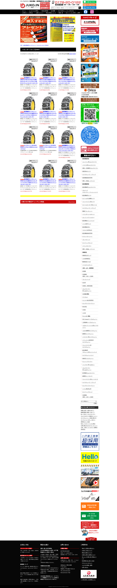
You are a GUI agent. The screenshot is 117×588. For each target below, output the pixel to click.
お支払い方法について (87, 550)
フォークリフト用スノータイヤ (90, 379)
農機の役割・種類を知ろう (87, 410)
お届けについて (39, 12)
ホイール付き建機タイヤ (88, 198)
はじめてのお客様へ (34, 10)
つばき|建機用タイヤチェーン (89, 330)
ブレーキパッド (86, 239)
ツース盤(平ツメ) (86, 223)
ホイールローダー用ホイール (89, 204)
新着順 (74, 53)
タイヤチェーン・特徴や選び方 (88, 418)
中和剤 (84, 309)
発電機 (84, 271)
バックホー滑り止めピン (88, 364)
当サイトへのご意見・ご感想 (73, 12)
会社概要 (53, 10)
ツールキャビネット (87, 265)
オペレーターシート (87, 236)
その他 (84, 313)
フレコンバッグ (86, 279)
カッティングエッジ (87, 242)
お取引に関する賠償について (88, 554)
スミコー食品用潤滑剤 (88, 300)
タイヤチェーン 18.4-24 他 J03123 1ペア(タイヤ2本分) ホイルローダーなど (28, 147)
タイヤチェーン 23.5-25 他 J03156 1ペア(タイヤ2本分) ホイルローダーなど (48, 147)
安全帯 (84, 282)
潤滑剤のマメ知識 (85, 421)
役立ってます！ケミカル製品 (88, 423)
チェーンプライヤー (87, 361)
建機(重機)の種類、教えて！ (88, 412)
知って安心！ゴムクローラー (88, 414)
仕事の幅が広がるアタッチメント (89, 425)
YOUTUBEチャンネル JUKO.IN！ (66, 10)
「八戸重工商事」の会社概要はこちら (88, 579)
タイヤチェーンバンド (88, 355)
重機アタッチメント (87, 211)
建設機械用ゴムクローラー (89, 187)
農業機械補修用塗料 (87, 177)
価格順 (70, 53)
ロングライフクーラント (88, 303)
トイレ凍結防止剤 (86, 388)
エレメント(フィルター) (88, 217)
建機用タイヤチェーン (88, 333)
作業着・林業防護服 (87, 285)
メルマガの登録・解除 (87, 565)
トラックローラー (86, 246)
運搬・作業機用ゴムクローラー (90, 168)
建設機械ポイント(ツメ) (88, 220)
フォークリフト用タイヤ (88, 201)
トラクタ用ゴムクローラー (89, 165)
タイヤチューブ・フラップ (89, 174)
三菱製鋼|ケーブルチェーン (89, 322)
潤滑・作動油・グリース (88, 180)
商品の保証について (51, 12)
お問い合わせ (85, 567)
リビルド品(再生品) (87, 230)
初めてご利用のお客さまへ (88, 548)
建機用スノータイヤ (87, 376)
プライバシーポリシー (87, 563)
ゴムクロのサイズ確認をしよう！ (89, 416)
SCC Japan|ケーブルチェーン (89, 319)
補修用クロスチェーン (88, 358)
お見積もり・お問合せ (27, 12)
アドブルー (85, 297)
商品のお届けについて (87, 552)
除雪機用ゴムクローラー (88, 373)
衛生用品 (84, 306)
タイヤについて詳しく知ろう (88, 420)
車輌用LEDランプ (86, 255)
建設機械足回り (86, 227)
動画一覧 (61, 12)
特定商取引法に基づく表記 (88, 560)
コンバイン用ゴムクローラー (89, 162)
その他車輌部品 (86, 258)
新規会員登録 (45, 10)
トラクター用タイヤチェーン (89, 337)
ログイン (24, 10)
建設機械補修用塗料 (87, 233)
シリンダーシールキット (88, 214)
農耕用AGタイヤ (86, 171)
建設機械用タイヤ (86, 195)
